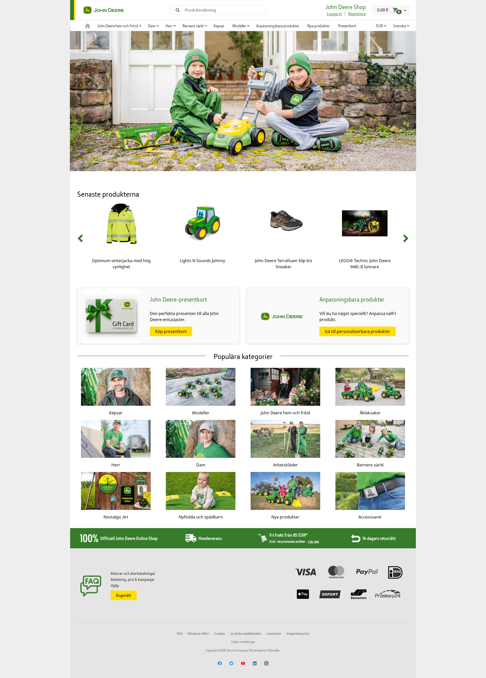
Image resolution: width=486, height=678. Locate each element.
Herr (115, 465)
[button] (118, 25)
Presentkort (347, 25)
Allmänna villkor (198, 633)
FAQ (180, 633)
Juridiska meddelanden (245, 633)
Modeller (200, 413)
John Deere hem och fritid (285, 413)
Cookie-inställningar (243, 642)
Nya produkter (318, 25)
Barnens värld (370, 465)
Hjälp (115, 585)
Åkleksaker (370, 413)
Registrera (357, 13)
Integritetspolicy (298, 633)
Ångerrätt (123, 595)
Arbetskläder (285, 465)
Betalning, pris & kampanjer (133, 579)
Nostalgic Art (116, 517)
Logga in (334, 13)
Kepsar (219, 25)
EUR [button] (379, 25)
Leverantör (273, 633)
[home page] (87, 25)
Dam (200, 465)
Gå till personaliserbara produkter (357, 331)
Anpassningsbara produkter (277, 25)
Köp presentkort (171, 331)
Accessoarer (370, 517)
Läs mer (313, 541)
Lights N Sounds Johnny (202, 260)
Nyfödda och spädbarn (201, 517)
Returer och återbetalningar (133, 573)
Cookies (219, 633)
